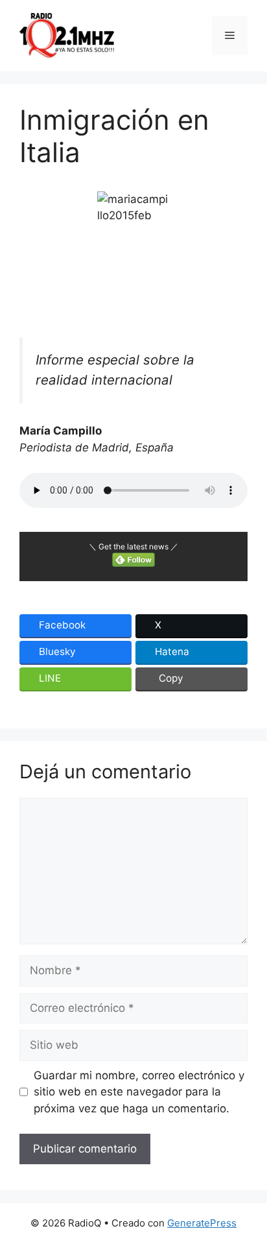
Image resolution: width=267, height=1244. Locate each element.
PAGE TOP (249, 1194)
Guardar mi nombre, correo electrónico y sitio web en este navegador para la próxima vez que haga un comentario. (139, 1092)
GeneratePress (202, 1223)
